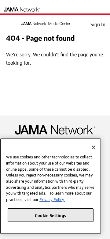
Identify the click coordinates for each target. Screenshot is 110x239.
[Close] (93, 147)
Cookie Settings (50, 215)
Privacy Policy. (52, 199)
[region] (50, 186)
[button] (9, 23)
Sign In (97, 23)
